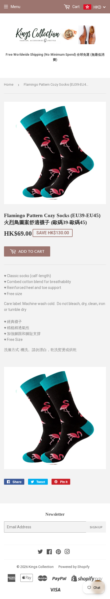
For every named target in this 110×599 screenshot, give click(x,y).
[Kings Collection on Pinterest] (58, 552)
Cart (76, 7)
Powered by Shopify (73, 567)
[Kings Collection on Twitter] (40, 552)
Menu (15, 7)
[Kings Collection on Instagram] (67, 552)
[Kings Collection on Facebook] (49, 552)
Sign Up (96, 527)
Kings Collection (41, 567)
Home (8, 84)
